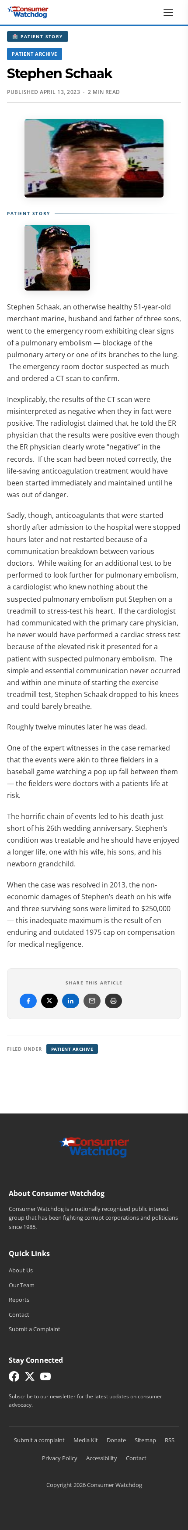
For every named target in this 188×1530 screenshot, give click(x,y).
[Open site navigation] (170, 12)
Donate (116, 1440)
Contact (19, 1314)
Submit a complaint (39, 1440)
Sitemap (145, 1440)
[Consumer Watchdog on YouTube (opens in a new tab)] (45, 1378)
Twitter (49, 1001)
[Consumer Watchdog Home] (94, 1146)
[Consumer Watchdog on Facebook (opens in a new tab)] (14, 1378)
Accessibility (101, 1458)
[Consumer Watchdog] (28, 12)
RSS (169, 1440)
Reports (19, 1300)
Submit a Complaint (34, 1329)
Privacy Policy (59, 1458)
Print (113, 1001)
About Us (21, 1270)
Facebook (28, 1001)
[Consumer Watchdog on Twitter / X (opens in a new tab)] (29, 1378)
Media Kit (85, 1440)
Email (92, 1001)
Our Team (22, 1285)
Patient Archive (34, 53)
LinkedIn (70, 1001)
